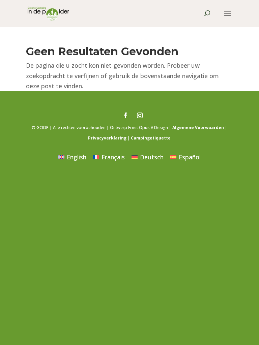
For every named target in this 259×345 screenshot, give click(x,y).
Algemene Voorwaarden (198, 127)
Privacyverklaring (107, 138)
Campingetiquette (151, 138)
